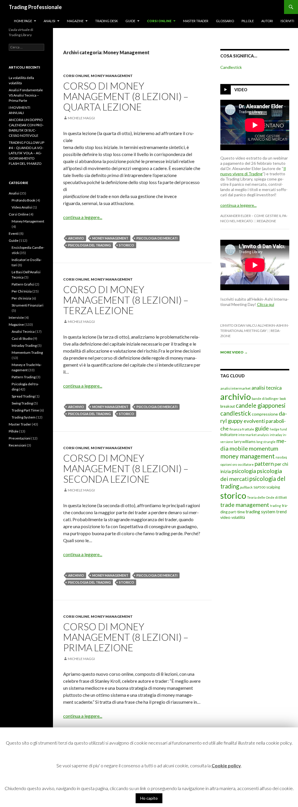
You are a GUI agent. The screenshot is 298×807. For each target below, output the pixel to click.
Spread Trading (23, 396)
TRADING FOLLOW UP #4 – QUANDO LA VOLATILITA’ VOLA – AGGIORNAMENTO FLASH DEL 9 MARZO (26, 153)
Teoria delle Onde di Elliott (267, 497)
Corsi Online (159, 21)
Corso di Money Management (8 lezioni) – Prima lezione (125, 637)
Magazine (75, 21)
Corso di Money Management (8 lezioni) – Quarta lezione (125, 96)
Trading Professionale (35, 7)
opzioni (226, 464)
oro (235, 464)
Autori (267, 21)
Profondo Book (23, 200)
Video (240, 89)
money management (110, 238)
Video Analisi (22, 207)
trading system (260, 511)
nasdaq (281, 457)
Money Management (112, 75)
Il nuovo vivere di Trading (253, 171)
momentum (263, 448)
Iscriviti (287, 21)
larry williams (245, 442)
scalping (273, 487)
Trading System (24, 417)
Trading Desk (106, 21)
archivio (76, 238)
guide (262, 428)
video (225, 517)
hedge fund (278, 429)
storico (126, 245)
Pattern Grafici (23, 284)
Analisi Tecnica (23, 331)
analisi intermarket (235, 388)
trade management (244, 504)
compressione (265, 414)
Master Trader (195, 21)
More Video (234, 352)
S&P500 (259, 487)
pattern (264, 463)
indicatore (228, 434)
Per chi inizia (21, 298)
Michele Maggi (81, 118)
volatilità (238, 517)
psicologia (244, 471)
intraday (276, 435)
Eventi (14, 233)
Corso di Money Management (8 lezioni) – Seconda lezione (125, 468)
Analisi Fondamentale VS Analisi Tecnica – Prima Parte (26, 95)
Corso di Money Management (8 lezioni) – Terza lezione (125, 299)
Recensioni (17, 445)
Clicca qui (265, 304)
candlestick (235, 413)
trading (275, 505)
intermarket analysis (253, 435)
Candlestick (231, 67)
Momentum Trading (27, 352)
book (283, 398)
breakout (227, 406)
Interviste (16, 317)
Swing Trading (22, 403)
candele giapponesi (260, 405)
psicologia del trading (89, 245)
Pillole (248, 21)
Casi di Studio (22, 338)
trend (281, 511)
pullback (246, 487)
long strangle (266, 442)
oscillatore (246, 464)
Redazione (266, 221)
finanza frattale (242, 429)
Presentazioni (20, 438)
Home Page (23, 21)
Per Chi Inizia (22, 291)
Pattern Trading (24, 377)
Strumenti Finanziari (27, 305)
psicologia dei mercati (157, 238)
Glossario (225, 21)
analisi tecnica (266, 388)
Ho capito (149, 798)
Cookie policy (226, 765)
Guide (130, 21)
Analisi (49, 21)
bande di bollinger (265, 398)
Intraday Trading (24, 345)
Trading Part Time (25, 410)
